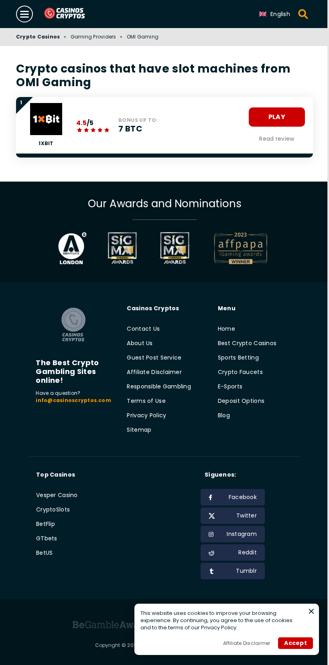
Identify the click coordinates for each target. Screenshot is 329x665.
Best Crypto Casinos (247, 343)
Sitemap (139, 430)
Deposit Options (241, 401)
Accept (295, 643)
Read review (276, 139)
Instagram (242, 534)
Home (226, 329)
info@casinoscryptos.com (73, 400)
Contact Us (143, 329)
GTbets (46, 538)
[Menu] (24, 14)
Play (276, 116)
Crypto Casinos (38, 36)
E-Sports (230, 386)
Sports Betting (238, 358)
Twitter (246, 515)
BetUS (44, 553)
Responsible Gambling (159, 386)
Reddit (247, 552)
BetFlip (45, 524)
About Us (139, 343)
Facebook (243, 497)
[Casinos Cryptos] (74, 14)
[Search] (303, 14)
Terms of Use (146, 401)
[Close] (311, 611)
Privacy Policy (146, 415)
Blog (224, 415)
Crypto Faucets (240, 372)
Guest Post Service (154, 358)
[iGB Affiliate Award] (72, 248)
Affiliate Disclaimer (154, 372)
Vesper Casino (57, 495)
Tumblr (246, 571)
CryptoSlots (53, 509)
